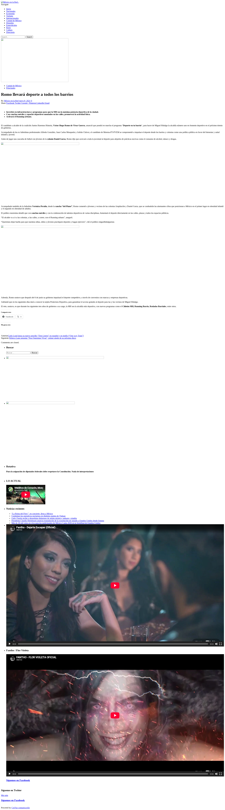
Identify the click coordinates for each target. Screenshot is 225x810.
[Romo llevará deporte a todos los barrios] (34, 81)
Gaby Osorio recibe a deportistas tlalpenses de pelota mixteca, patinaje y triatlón (44, 518)
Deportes (10, 23)
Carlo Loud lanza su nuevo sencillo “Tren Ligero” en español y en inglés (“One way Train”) (46, 336)
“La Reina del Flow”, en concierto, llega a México (32, 514)
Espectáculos (11, 25)
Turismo (9, 16)
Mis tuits (4, 795)
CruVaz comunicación (20, 808)
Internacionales (12, 18)
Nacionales (10, 11)
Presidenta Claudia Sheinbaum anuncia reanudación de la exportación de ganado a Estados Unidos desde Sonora (57, 521)
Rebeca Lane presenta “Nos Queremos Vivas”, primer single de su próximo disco (42, 338)
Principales (10, 88)
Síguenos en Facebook (18, 780)
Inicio (8, 9)
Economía (10, 13)
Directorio (10, 32)
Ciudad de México (13, 20)
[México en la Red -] (10, 2)
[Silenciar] (216, 644)
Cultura (9, 30)
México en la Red (11, 101)
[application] (115, 585)
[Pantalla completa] (220, 644)
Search (29, 37)
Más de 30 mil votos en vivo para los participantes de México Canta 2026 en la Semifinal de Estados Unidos (55, 523)
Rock (8, 28)
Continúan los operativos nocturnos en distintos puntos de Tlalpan (38, 516)
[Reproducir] (9, 644)
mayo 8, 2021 (24, 101)
